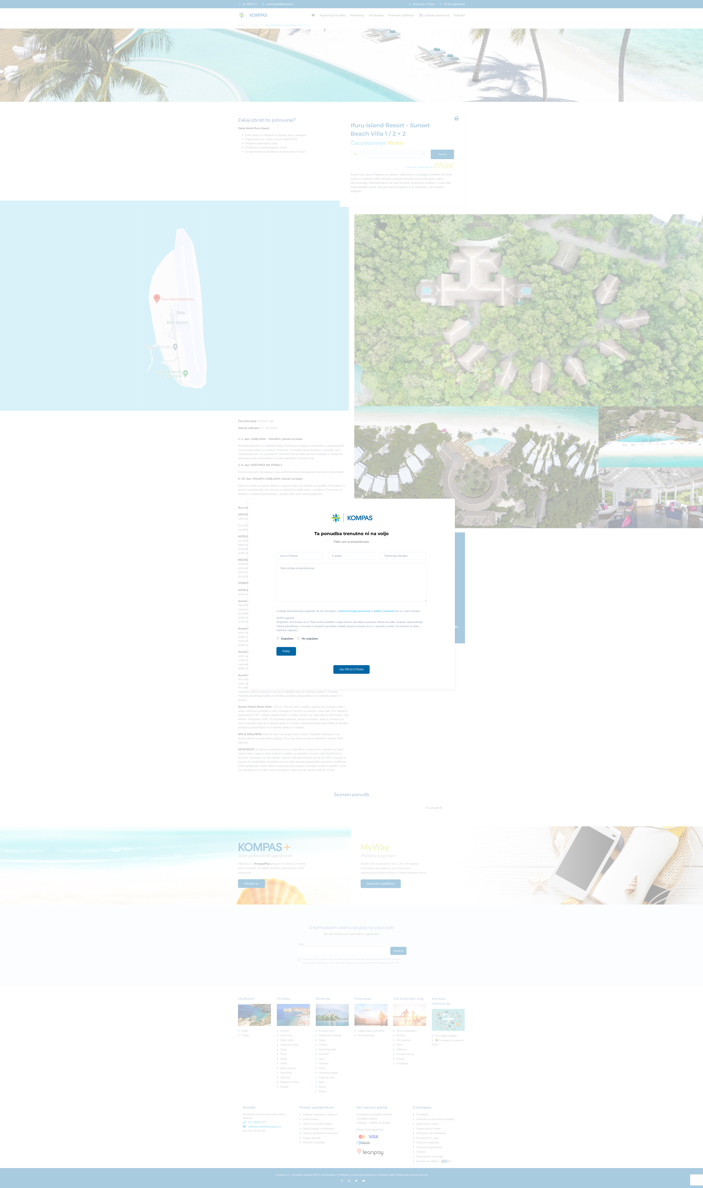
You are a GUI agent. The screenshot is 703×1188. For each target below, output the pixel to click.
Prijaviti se (408, 595)
